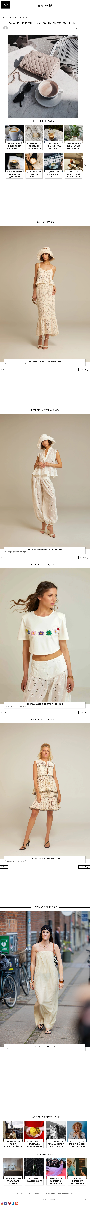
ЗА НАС (19, 1193)
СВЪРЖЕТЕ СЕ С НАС (65, 1193)
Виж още (84, 370)
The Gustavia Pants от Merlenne (45, 549)
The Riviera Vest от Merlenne (45, 859)
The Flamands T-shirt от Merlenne (45, 704)
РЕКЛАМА (37, 1193)
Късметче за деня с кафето (15, 18)
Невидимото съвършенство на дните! (77, 1144)
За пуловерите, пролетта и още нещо (13, 1144)
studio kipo (86, 1199)
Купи (3, 370)
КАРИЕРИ (28, 1193)
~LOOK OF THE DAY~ (45, 1047)
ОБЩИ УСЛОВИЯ (49, 1193)
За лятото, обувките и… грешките (34, 1181)
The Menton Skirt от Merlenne (45, 362)
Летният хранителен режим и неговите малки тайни (77, 1183)
